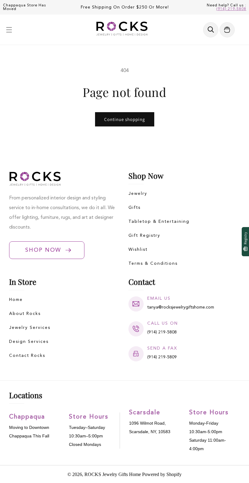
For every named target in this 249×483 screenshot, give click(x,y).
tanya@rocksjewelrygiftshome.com (180, 307)
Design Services (29, 342)
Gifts (134, 207)
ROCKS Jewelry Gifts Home (112, 474)
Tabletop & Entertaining (158, 221)
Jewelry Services (29, 328)
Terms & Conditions (153, 263)
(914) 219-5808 (231, 9)
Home (16, 300)
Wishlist (138, 249)
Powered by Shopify (162, 474)
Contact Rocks (27, 356)
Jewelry (137, 193)
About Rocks (25, 314)
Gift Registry (144, 235)
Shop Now (43, 250)
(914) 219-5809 (162, 357)
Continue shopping (124, 119)
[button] (9, 29)
